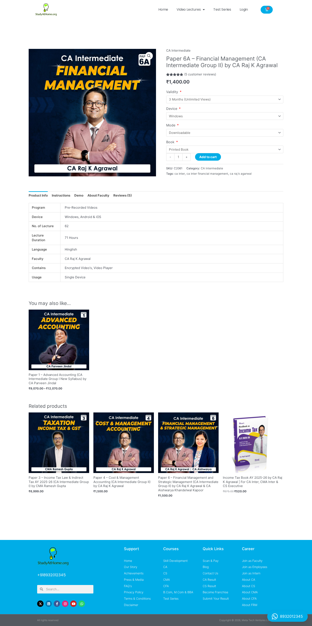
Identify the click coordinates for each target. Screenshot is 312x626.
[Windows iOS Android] (224, 116)
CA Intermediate (178, 50)
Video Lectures (189, 9)
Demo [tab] (78, 195)
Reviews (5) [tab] (122, 195)
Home (163, 9)
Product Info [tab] (38, 195)
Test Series (222, 9)
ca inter (179, 173)
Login (244, 9)
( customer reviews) (200, 74)
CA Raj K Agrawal (78, 259)
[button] (149, 56)
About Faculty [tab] (98, 195)
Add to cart (208, 157)
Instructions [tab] (61, 195)
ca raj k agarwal (241, 173)
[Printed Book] (224, 149)
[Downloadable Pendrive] (224, 133)
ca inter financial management (207, 173)
